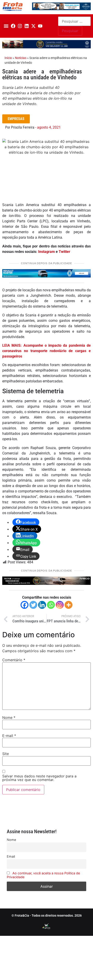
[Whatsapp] (51, 605)
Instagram (46, 251)
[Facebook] (13, 26)
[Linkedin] (26, 26)
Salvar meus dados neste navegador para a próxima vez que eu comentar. (39, 777)
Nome (8, 717)
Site (5, 753)
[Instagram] (19, 26)
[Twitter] (33, 605)
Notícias (20, 58)
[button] (6, 26)
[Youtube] (40, 26)
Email (11, 856)
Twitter (64, 251)
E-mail (9, 735)
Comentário (13, 660)
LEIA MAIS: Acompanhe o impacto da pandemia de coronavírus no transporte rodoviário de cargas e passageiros (46, 350)
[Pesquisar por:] (74, 21)
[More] (68, 605)
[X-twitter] (33, 26)
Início (8, 58)
